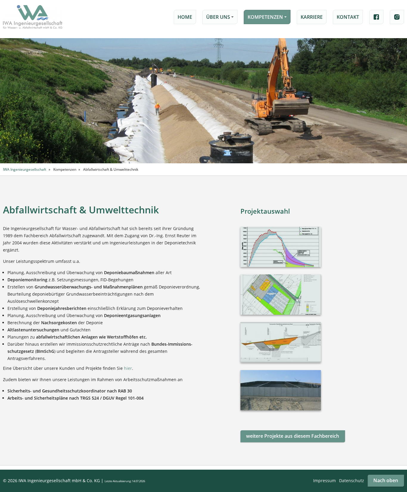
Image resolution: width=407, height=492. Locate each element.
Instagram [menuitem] (397, 17)
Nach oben (385, 480)
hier (128, 368)
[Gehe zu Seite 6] (292, 436)
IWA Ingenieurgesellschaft (24, 169)
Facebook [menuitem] (376, 17)
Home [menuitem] (185, 17)
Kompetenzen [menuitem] (268, 19)
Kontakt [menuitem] (348, 17)
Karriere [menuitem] (312, 17)
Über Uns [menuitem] (220, 19)
